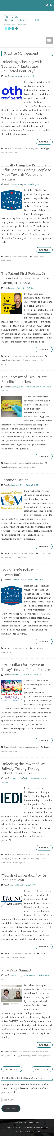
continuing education (30, 1056)
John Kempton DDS (29, 885)
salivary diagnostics (19, 863)
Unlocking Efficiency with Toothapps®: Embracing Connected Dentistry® (21, 66)
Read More (44, 142)
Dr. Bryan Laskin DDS (31, 76)
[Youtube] (51, 5)
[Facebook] (43, 5)
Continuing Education (19, 1052)
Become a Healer (14, 480)
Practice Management (19, 149)
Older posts (12, 1069)
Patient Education (21, 557)
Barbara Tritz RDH (32, 485)
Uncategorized (33, 149)
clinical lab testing (13, 360)
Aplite (36, 1123)
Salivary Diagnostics (35, 356)
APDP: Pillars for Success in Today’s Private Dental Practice (25, 667)
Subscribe (11, 1108)
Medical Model (16, 855)
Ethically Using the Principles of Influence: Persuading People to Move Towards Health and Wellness (26, 172)
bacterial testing (33, 859)
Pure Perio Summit (16, 970)
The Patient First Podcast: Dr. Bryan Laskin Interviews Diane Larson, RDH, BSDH (25, 278)
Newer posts (41, 1069)
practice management (9, 152)
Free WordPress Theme (24, 1123)
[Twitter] (47, 5)
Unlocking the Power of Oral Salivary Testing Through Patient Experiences (24, 768)
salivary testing (29, 467)
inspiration (5, 957)
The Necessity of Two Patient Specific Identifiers (24, 379)
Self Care (31, 953)
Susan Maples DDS (34, 675)
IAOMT (14, 553)
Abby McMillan (28, 288)
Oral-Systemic (27, 855)
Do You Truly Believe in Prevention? (19, 572)
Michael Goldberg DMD (32, 184)
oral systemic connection (30, 360)
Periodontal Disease (35, 1052)
